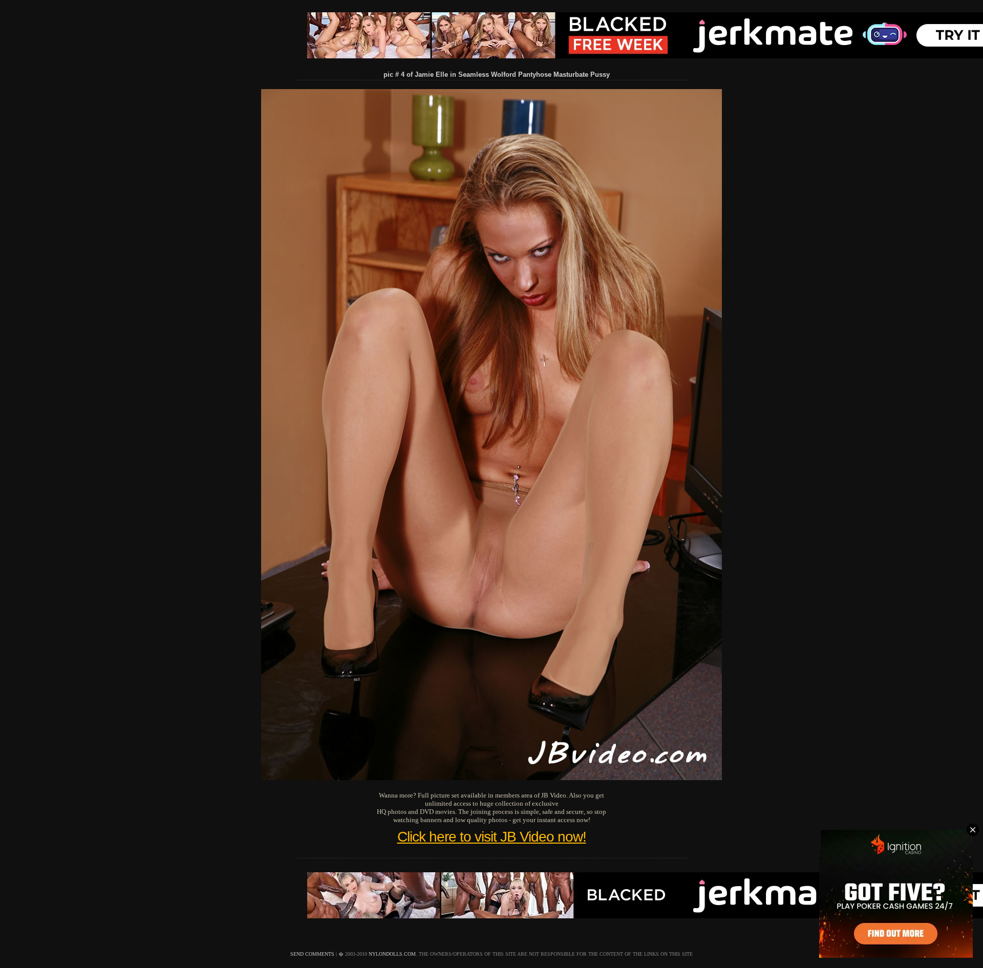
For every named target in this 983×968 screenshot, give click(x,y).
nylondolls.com (392, 954)
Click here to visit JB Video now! (491, 837)
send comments (312, 954)
